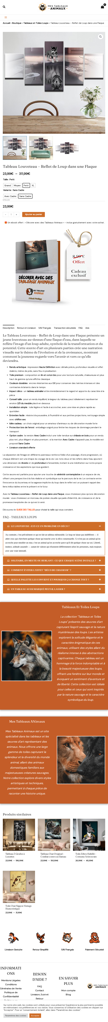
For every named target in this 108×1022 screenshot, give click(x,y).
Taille (5, 179)
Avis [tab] (87, 328)
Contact (39, 990)
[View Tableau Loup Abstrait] (41, 148)
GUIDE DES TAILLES (25, 509)
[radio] (7, 185)
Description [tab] (8, 328)
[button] (4, 7)
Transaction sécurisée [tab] (65, 328)
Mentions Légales (10, 980)
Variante (7, 190)
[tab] (54, 526)
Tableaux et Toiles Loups (35, 23)
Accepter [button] (35, 1015)
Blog (68, 994)
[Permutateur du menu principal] (6, 17)
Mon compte (68, 990)
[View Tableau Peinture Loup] (15, 148)
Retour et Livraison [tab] (26, 328)
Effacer (6, 200)
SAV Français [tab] (45, 328)
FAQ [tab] (81, 328)
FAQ (39, 986)
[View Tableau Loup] (67, 148)
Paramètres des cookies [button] (15, 1015)
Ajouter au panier (33, 214)
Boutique (16, 23)
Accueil (6, 23)
